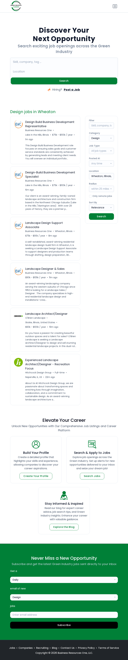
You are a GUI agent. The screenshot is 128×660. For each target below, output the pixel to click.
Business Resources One (38, 130)
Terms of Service (108, 648)
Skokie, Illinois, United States (40, 322)
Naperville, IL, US (33, 377)
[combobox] (101, 138)
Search (64, 81)
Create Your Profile (35, 476)
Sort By (93, 202)
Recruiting (42, 648)
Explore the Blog (63, 527)
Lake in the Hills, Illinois (37, 134)
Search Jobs (92, 476)
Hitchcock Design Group (38, 372)
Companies (26, 648)
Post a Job (72, 90)
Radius (93, 183)
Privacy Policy (86, 648)
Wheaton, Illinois (63, 231)
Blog (54, 648)
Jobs (12, 648)
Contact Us (67, 648)
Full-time (60, 372)
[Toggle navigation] (115, 6)
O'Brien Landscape (35, 317)
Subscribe (64, 625)
